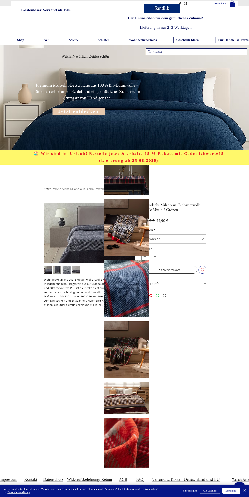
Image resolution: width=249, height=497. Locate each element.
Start (47, 189)
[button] (232, 3)
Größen (148, 230)
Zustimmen (231, 490)
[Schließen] (244, 490)
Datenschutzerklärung (18, 492)
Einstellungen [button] (190, 490)
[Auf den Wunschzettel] (202, 270)
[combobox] (173, 239)
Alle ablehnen (210, 490)
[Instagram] (185, 3)
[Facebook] (180, 3)
